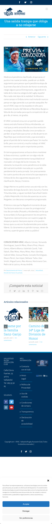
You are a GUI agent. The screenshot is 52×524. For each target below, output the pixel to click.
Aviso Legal (23, 377)
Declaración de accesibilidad (26, 420)
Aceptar (26, 504)
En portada (19, 273)
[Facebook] (6, 402)
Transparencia (26, 412)
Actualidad (39, 270)
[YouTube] (11, 407)
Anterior (31, 37)
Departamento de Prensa (14, 270)
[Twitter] (11, 402)
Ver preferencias (26, 518)
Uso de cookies (24, 395)
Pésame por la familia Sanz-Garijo (12, 330)
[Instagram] (6, 407)
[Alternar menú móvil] (47, 9)
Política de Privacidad (25, 386)
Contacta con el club (25, 368)
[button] (48, 480)
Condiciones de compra (26, 404)
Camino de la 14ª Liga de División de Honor (38, 332)
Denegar (26, 511)
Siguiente (42, 37)
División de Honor (9, 273)
